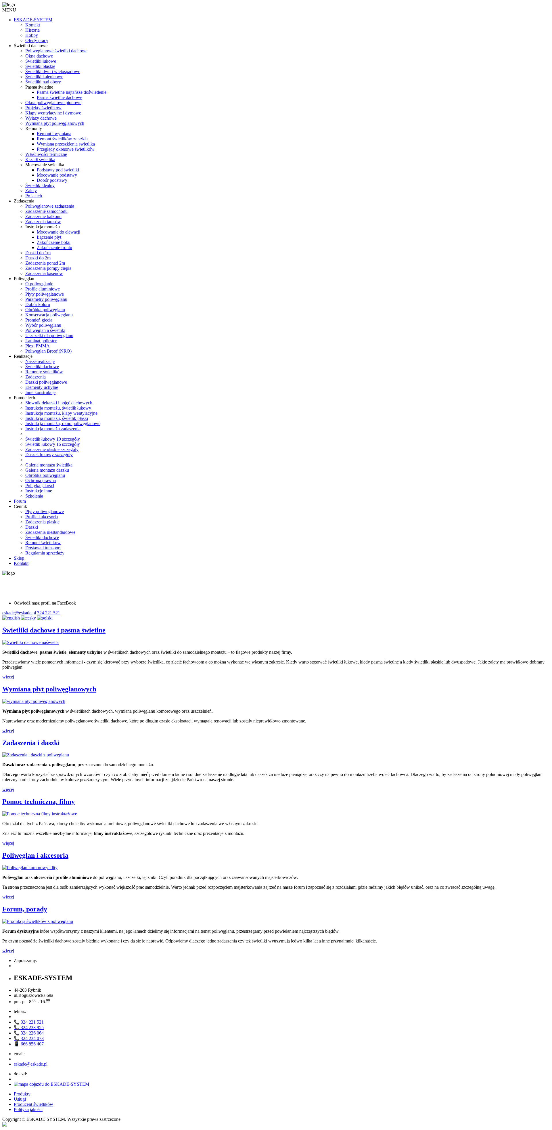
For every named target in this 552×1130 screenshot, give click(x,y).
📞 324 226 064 (29, 1032)
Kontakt (32, 24)
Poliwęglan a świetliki (45, 330)
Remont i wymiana (54, 133)
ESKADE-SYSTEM (33, 19)
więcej (8, 676)
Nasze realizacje (40, 361)
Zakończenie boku (53, 242)
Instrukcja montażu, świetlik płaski (56, 418)
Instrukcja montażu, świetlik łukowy (58, 408)
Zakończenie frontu (54, 247)
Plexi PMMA (37, 345)
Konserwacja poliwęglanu (49, 314)
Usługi (20, 1099)
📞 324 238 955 (29, 1027)
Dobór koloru (37, 304)
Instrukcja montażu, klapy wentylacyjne (61, 413)
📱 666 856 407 (29, 1043)
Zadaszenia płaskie (42, 521)
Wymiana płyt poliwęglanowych (54, 123)
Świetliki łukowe (40, 61)
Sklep (19, 558)
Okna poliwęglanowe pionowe (53, 102)
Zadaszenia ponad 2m (45, 263)
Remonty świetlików (44, 371)
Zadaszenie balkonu (43, 216)
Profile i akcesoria (41, 516)
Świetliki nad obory (43, 81)
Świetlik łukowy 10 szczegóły (52, 439)
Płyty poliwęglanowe (44, 294)
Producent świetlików (33, 1104)
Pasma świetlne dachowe (59, 97)
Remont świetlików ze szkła (62, 138)
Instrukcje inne (38, 490)
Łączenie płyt (49, 237)
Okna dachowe (39, 55)
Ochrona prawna (40, 480)
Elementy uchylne (41, 387)
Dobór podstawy (52, 180)
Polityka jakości (39, 485)
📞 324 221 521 (29, 1022)
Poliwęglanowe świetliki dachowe (56, 50)
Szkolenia (34, 496)
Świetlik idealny (40, 185)
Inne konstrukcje (40, 392)
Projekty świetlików (43, 107)
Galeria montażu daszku (47, 470)
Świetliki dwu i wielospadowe (52, 71)
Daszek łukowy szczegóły (49, 454)
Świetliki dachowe (42, 366)
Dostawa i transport (43, 547)
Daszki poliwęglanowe (46, 382)
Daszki (31, 527)
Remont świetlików (43, 542)
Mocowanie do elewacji (58, 232)
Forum (20, 501)
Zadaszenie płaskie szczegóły (51, 449)
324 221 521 (48, 612)
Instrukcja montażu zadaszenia (52, 428)
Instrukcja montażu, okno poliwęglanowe (62, 423)
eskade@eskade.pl (19, 612)
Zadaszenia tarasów (43, 221)
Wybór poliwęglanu (43, 325)
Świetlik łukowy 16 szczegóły (52, 444)
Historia (32, 30)
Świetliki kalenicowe (44, 76)
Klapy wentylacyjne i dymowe (53, 112)
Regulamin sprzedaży (44, 552)
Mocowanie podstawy (57, 175)
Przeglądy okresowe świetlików (66, 149)
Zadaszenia (35, 376)
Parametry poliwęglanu (46, 299)
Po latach (33, 195)
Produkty (22, 1093)
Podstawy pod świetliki (58, 169)
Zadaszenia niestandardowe (50, 532)
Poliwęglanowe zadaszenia (49, 206)
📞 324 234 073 (29, 1038)
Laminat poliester (41, 340)
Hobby (31, 35)
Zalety (31, 190)
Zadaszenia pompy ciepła (48, 268)
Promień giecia (38, 320)
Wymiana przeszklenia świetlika (66, 144)
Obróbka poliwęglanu (45, 309)
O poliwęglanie (39, 283)
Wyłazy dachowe (41, 118)
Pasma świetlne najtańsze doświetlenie (71, 92)
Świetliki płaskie (40, 66)
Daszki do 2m (38, 257)
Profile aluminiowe (42, 288)
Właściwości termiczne (46, 154)
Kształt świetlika (40, 159)
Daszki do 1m (38, 252)
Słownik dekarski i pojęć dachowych (58, 402)
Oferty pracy (36, 40)
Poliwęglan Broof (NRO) (48, 351)
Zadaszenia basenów (44, 273)
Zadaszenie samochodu (46, 211)
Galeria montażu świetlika (48, 464)
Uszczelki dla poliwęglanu (49, 335)
